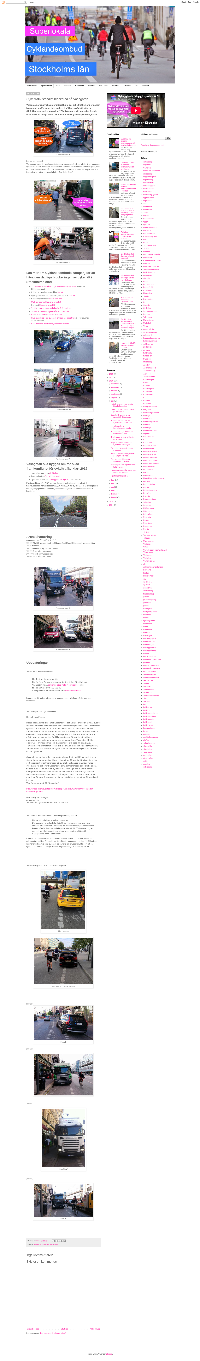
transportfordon (149, 728)
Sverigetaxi (147, 526)
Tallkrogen (147, 317)
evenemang (148, 591)
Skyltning (147, 308)
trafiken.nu (147, 707)
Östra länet (127, 86)
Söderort (91, 86)
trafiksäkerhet (148, 356)
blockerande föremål (151, 254)
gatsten (146, 597)
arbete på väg (148, 329)
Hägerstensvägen (150, 431)
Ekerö (57, 86)
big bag (146, 573)
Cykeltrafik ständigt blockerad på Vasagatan (122, 410)
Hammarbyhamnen (151, 413)
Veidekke (147, 544)
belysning (147, 570)
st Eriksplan (148, 692)
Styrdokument (46, 86)
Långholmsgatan (150, 237)
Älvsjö (145, 213)
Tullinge (146, 538)
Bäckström (147, 392)
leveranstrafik (148, 183)
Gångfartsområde (150, 407)
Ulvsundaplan (148, 320)
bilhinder (146, 251)
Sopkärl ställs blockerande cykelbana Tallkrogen (121, 444)
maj (113, 484)
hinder (145, 618)
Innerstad (67, 86)
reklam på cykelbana (151, 668)
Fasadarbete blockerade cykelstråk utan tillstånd (121, 422)
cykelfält (146, 225)
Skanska (146, 305)
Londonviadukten (150, 457)
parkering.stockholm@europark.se (64, 685)
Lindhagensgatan (150, 451)
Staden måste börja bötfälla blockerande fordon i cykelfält (128, 187)
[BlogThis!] (56, 1240)
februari (114, 494)
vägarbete (147, 165)
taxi (144, 704)
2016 (111, 381)
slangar (146, 683)
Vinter (145, 547)
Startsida (64, 1329)
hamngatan (147, 609)
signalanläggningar (151, 677)
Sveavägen (147, 523)
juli (112, 401)
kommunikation (149, 642)
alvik (145, 564)
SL (144, 302)
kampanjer (147, 630)
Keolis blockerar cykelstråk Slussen (46, 315)
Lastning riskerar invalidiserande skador (121, 427)
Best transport (148, 380)
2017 (111, 377)
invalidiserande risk (151, 266)
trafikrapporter (148, 719)
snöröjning (147, 174)
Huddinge (147, 428)
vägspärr (146, 278)
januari (114, 497)
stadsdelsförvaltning (151, 695)
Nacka (145, 239)
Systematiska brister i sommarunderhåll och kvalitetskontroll (128, 142)
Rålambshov (148, 299)
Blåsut (145, 383)
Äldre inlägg (95, 1329)
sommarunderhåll (150, 228)
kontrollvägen (148, 645)
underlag (147, 734)
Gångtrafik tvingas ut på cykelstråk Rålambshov (121, 416)
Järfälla (146, 296)
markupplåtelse (149, 648)
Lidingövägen (148, 448)
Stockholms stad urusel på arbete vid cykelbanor (127, 278)
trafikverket (147, 192)
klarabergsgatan (149, 639)
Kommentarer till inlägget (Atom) (53, 1333)
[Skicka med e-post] (53, 1240)
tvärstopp (147, 359)
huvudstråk (147, 624)
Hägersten (147, 293)
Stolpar (146, 248)
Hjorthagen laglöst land (120, 476)
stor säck (146, 701)
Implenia (146, 434)
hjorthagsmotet (149, 621)
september (115, 394)
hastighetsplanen (150, 612)
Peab (145, 243)
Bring (145, 281)
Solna (145, 204)
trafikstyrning (148, 725)
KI (144, 439)
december (115, 384)
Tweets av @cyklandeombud (152, 145)
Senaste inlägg (33, 1329)
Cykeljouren (148, 290)
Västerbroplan (149, 561)
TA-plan (146, 532)
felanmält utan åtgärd (151, 338)
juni (113, 480)
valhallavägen (149, 743)
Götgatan (147, 410)
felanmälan (147, 207)
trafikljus (146, 710)
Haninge (146, 416)
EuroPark (147, 404)
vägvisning (147, 749)
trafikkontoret (148, 189)
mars (113, 490)
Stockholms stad (52, 476)
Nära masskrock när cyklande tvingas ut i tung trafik (53, 318)
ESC (145, 398)
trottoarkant (147, 275)
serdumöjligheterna (151, 269)
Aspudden (147, 374)
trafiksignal (147, 722)
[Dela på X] (59, 1240)
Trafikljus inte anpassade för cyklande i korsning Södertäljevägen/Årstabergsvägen (128, 323)
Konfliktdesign (149, 233)
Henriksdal (147, 419)
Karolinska (147, 443)
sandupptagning (149, 674)
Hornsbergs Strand (150, 422)
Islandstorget (148, 437)
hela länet (147, 615)
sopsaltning (148, 201)
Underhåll (147, 323)
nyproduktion (148, 198)
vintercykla (147, 746)
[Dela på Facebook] (62, 1240)
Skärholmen (148, 511)
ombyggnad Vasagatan (58, 479)
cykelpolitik (147, 257)
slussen (146, 216)
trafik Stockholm (149, 272)
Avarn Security (55, 299)
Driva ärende (32, 86)
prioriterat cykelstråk (151, 665)
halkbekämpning (150, 341)
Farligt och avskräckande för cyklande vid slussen (127, 235)
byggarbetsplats (149, 177)
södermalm (147, 210)
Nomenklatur (148, 475)
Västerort (115, 86)
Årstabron (147, 764)
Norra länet (79, 86)
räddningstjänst (149, 671)
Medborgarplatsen (150, 460)
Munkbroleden (149, 466)
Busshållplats (148, 389)
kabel (145, 627)
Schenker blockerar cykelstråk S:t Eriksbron (50, 311)
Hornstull (147, 425)
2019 (111, 374)
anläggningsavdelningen (153, 567)
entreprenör (148, 335)
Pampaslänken (149, 484)
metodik (146, 653)
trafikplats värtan (149, 716)
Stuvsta (146, 520)
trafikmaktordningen (151, 713)
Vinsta (145, 326)
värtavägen (147, 752)
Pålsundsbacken (150, 490)
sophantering (148, 689)
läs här (60, 292)
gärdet (145, 606)
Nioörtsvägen (148, 469)
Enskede (146, 401)
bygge (145, 222)
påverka (146, 350)
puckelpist (147, 347)
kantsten (146, 633)
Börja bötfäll (148, 287)
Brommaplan (148, 284)
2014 (111, 505)
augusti (114, 398)
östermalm (147, 767)
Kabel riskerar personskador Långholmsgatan (122, 405)
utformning (147, 362)
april (113, 487)
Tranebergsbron (149, 535)
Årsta (145, 761)
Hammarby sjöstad (150, 195)
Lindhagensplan (149, 454)
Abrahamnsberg (149, 368)
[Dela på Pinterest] (64, 1240)
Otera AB (146, 481)
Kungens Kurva (149, 445)
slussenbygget (149, 186)
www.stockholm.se (73, 691)
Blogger (109, 1354)
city (144, 579)
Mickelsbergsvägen (151, 463)
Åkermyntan (148, 758)
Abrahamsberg (149, 371)
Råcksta (146, 496)
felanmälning (148, 594)
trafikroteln (147, 353)
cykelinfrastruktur (150, 332)
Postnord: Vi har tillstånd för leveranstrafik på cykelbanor (127, 166)
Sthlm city (147, 517)
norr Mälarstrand (150, 657)
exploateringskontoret (152, 260)
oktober (114, 391)
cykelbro (146, 585)
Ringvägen (147, 493)
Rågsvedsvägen (149, 499)
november (115, 387)
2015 (111, 502)
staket (145, 698)
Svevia (146, 529)
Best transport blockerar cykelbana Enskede (50, 324)
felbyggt (146, 263)
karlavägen (147, 636)
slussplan (147, 686)
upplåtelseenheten (150, 737)
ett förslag (53, 473)
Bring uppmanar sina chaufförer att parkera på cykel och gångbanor (128, 211)
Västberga (147, 555)
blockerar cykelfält (47, 305)
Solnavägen (148, 514)
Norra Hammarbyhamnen (153, 478)
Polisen (146, 487)
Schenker (147, 502)
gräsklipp (147, 603)
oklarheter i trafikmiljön (152, 659)
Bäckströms (148, 395)
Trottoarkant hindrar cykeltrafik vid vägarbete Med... (123, 455)
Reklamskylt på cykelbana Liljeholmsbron (127, 300)
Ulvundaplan (148, 541)
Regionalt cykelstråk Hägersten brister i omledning (123, 471)
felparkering (54, 1244)
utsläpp (146, 740)
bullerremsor (148, 576)
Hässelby (147, 231)
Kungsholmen (148, 219)
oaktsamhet (148, 344)
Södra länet (103, 86)
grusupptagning (149, 600)
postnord (146, 663)
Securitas (147, 505)
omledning (147, 162)
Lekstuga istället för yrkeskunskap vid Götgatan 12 (128, 345)
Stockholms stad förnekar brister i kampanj (127, 256)
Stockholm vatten (150, 311)
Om (136, 86)
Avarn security (149, 377)
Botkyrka (146, 386)
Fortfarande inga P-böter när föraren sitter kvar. (122, 433)
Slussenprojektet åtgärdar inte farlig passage (123, 466)
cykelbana (147, 582)
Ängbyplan (147, 755)
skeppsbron (148, 680)
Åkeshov (146, 365)
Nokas (145, 472)
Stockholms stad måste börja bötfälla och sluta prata (53, 286)
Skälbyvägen (148, 508)
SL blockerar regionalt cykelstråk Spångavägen (51, 308)
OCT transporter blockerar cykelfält (46, 302)
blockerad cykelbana (41, 1244)
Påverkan (145, 86)
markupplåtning (149, 651)
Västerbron (147, 558)
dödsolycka (147, 588)
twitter (145, 731)
